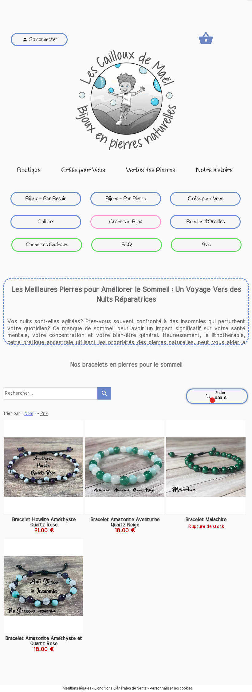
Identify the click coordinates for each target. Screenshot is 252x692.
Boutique (29, 170)
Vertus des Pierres (150, 170)
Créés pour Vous (83, 170)
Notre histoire (214, 170)
